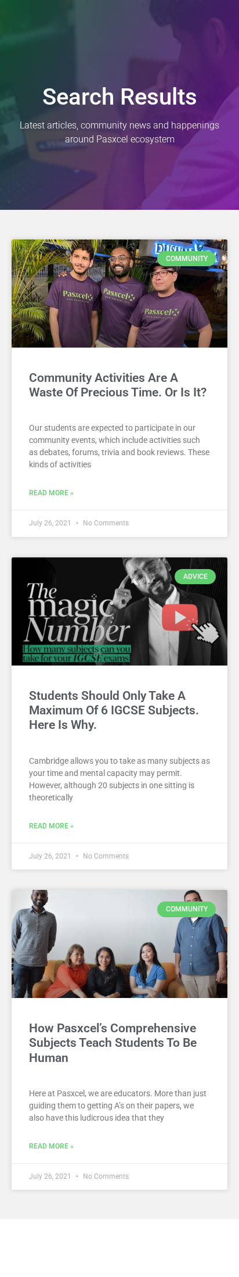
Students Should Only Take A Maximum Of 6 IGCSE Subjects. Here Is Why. (114, 710)
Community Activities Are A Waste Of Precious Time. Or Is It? (118, 385)
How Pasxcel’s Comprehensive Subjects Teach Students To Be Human (113, 1042)
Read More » (51, 493)
